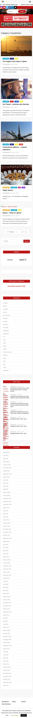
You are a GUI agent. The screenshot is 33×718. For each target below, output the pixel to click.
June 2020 (5, 655)
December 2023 (7, 529)
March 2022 (6, 593)
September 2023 (7, 538)
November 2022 (7, 569)
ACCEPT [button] (24, 715)
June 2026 (5, 455)
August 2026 (6, 452)
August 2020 (6, 648)
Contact (14, 701)
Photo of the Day (7, 352)
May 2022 (5, 587)
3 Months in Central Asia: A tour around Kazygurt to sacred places (19, 390)
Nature (4, 346)
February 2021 (7, 630)
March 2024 (6, 520)
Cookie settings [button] (14, 715)
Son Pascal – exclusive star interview (16, 104)
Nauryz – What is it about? (12, 213)
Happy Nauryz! (8, 190)
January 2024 (6, 526)
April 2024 (5, 516)
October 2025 (6, 470)
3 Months (5, 303)
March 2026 (6, 461)
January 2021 (6, 633)
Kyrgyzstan (6, 333)
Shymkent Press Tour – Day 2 (18, 426)
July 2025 (5, 480)
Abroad (5, 306)
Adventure (5, 309)
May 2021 (5, 621)
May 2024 (5, 513)
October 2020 (6, 642)
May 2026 (5, 458)
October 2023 (6, 535)
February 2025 (7, 492)
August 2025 (6, 477)
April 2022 (5, 590)
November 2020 (7, 639)
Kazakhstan (5, 58)
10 (22, 232)
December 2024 (7, 498)
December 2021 (7, 602)
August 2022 (6, 578)
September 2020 (7, 645)
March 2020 (6, 664)
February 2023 (7, 559)
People (16, 101)
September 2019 (7, 682)
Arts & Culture (6, 187)
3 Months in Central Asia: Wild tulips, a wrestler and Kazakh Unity (19, 405)
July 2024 (5, 510)
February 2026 (7, 464)
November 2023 (7, 532)
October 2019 (6, 679)
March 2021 (6, 627)
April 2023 (5, 553)
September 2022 (7, 575)
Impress (23, 701)
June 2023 (5, 547)
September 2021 (7, 612)
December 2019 (7, 673)
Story (16, 58)
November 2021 (7, 605)
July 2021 (5, 618)
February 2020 (7, 667)
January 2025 (6, 495)
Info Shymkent (6, 64)
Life (19, 187)
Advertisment (5, 701)
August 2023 (6, 541)
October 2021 (6, 609)
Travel (21, 144)
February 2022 (7, 596)
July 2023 (5, 544)
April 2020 (5, 661)
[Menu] (2, 1)
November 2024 (7, 501)
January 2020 (6, 670)
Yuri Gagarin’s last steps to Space (15, 61)
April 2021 (5, 624)
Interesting (5, 327)
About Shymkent (6, 704)
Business (5, 318)
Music (11, 101)
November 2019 (7, 676)
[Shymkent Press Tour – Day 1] (6, 440)
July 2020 (5, 651)
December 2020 (7, 636)
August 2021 (6, 615)
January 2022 (6, 599)
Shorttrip (5, 355)
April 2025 (5, 489)
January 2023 (6, 562)
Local (23, 187)
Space (11, 58)
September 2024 (7, 504)
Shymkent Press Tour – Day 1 (18, 433)
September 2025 (7, 474)
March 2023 (6, 556)
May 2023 (5, 550)
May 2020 (5, 658)
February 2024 (7, 523)
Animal (4, 312)
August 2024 (6, 507)
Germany (5, 324)
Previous (11, 232)
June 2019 (5, 685)
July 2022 (5, 581)
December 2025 (7, 467)
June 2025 (5, 483)
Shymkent (16, 260)
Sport (4, 361)
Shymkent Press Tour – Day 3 (18, 419)
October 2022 (6, 572)
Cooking (5, 321)
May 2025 (5, 486)
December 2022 (7, 566)
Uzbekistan (6, 370)
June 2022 (5, 584)
